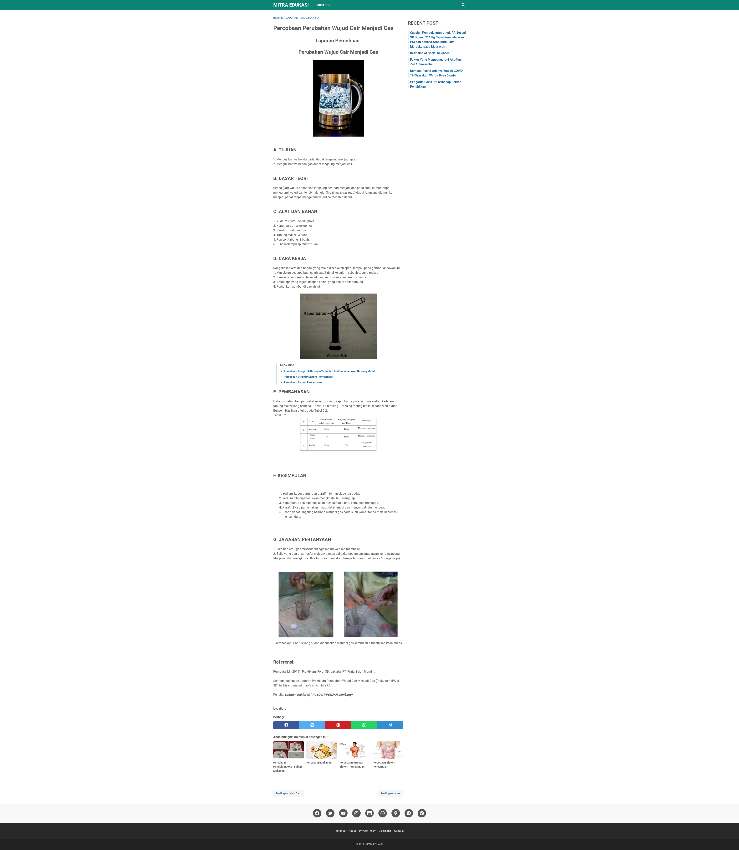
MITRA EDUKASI (291, 5)
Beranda (340, 830)
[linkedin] (369, 813)
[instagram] (356, 813)
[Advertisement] (437, 154)
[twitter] (312, 725)
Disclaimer (385, 830)
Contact (399, 830)
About (352, 830)
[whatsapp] (364, 725)
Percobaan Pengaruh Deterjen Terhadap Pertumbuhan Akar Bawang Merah (329, 371)
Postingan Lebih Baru (288, 793)
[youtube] (343, 813)
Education (323, 5)
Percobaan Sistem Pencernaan (303, 382)
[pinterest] (338, 725)
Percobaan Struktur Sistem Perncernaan (308, 376)
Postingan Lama (390, 793)
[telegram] (390, 725)
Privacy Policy (367, 830)
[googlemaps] (395, 813)
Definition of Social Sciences (430, 53)
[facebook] (286, 725)
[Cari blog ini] (463, 5)
